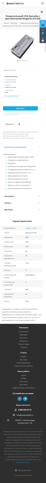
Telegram (25, 398)
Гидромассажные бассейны (23, 388)
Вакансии (24, 341)
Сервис (23, 356)
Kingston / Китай (10, 82)
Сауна (23, 375)
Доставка (23, 359)
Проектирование (24, 363)
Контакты (23, 338)
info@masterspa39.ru (25, 415)
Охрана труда (23, 344)
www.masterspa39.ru (23, 462)
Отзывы (23, 347)
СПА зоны (24, 381)
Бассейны (24, 384)
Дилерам (23, 334)
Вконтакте (19, 398)
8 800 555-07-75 (24, 410)
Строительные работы (23, 366)
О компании (24, 331)
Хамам (23, 378)
